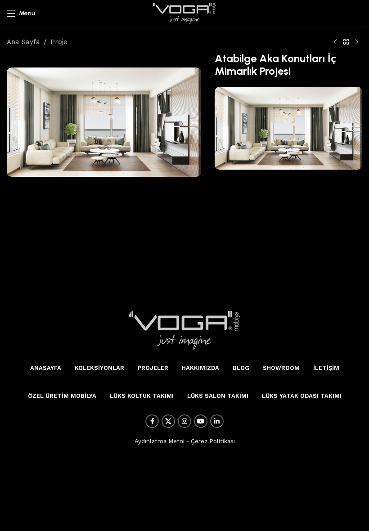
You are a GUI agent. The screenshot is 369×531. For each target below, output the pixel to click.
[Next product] (356, 42)
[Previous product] (335, 42)
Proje (59, 42)
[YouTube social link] (200, 421)
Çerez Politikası (213, 441)
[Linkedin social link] (217, 421)
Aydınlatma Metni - (162, 441)
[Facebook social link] (152, 421)
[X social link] (168, 421)
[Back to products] (346, 42)
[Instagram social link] (184, 421)
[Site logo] (184, 13)
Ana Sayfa (23, 42)
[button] (16, 122)
